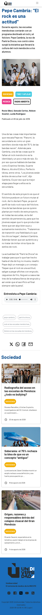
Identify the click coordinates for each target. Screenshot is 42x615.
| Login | (29, 607)
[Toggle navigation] (37, 3)
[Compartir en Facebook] (24, 344)
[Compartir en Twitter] (11, 344)
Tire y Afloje (23, 94)
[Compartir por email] (31, 344)
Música (6, 101)
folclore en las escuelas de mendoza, (18, 331)
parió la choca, (24, 317)
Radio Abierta (22, 101)
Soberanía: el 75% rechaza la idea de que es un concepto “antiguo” (20, 454)
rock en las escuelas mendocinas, (17, 324)
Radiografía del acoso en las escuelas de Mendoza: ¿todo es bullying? (20, 391)
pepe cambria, (9, 317)
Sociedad (7, 94)
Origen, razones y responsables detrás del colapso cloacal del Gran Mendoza (19, 519)
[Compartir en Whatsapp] (17, 344)
